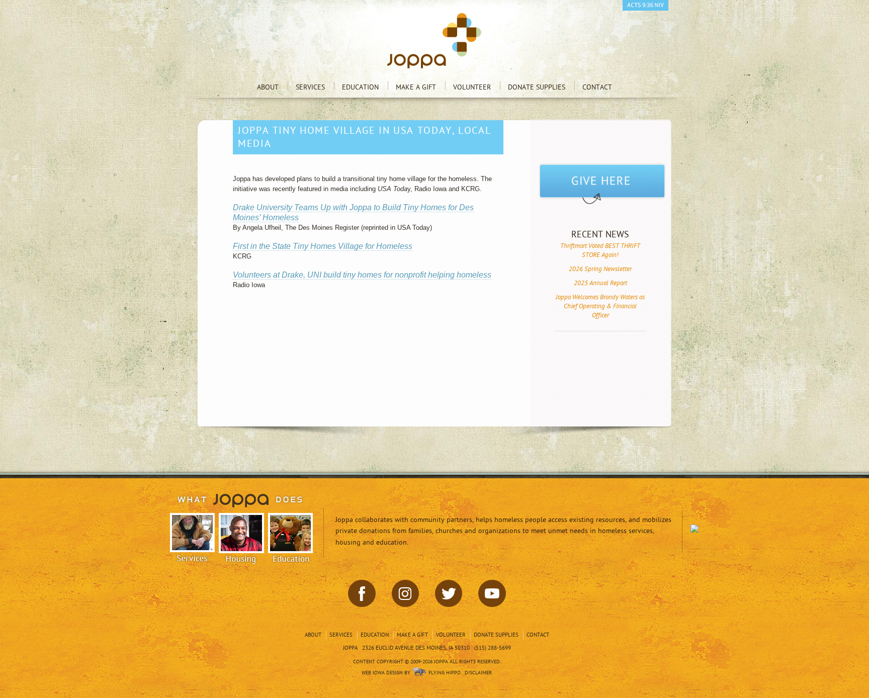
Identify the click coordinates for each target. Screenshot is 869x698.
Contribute (602, 184)
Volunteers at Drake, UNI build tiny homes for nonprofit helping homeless (362, 275)
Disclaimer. (479, 673)
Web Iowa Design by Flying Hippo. (412, 673)
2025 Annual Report (600, 283)
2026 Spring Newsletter (600, 269)
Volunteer (472, 87)
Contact (597, 87)
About (268, 87)
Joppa (434, 40)
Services (310, 87)
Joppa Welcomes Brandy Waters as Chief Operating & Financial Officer (600, 306)
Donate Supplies (536, 87)
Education (360, 87)
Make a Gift (416, 87)
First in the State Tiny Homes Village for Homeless (322, 246)
